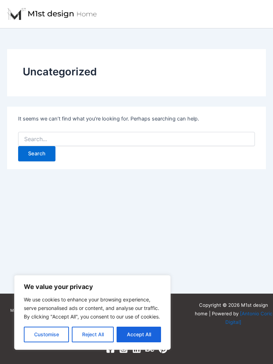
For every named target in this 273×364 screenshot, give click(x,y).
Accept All (139, 334)
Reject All (93, 334)
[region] (92, 312)
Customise (46, 334)
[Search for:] (136, 139)
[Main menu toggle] (258, 14)
